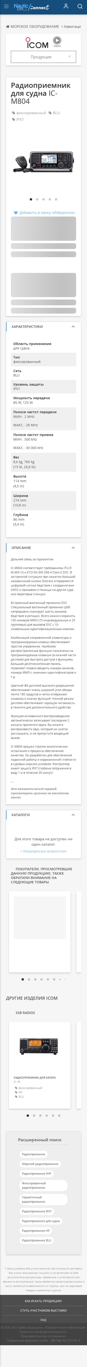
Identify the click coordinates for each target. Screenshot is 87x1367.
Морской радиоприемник (40, 1164)
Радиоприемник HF (36, 1231)
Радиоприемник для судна (41, 1221)
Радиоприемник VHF (36, 1174)
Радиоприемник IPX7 (37, 1211)
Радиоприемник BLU (36, 1240)
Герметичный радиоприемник (33, 1199)
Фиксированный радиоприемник (34, 1185)
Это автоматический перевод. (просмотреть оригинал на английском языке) (40, 793)
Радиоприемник (33, 1154)
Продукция (41, 57)
